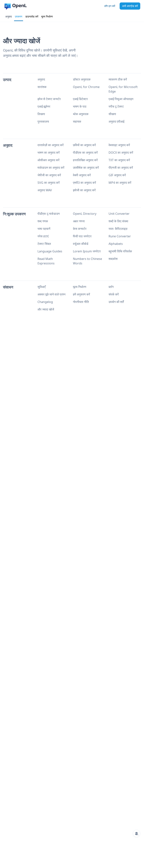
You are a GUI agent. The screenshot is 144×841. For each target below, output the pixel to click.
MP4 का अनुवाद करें (120, 183)
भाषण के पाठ (79, 106)
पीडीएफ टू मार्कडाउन (49, 214)
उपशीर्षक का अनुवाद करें (86, 167)
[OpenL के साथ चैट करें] (136, 833)
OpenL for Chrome (86, 87)
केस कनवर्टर (79, 229)
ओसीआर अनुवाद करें (48, 160)
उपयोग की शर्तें (116, 302)
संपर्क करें (114, 294)
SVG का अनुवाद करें (49, 183)
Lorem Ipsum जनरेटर (87, 251)
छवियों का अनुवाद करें (84, 145)
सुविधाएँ (42, 287)
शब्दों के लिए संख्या (118, 221)
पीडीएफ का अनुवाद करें (85, 152)
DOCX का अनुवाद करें (121, 152)
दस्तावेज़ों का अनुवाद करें (51, 145)
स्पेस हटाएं (43, 236)
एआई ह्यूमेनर (44, 106)
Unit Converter (119, 214)
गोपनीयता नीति (81, 302)
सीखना (112, 114)
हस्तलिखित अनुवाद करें (85, 160)
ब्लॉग (111, 287)
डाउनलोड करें (31, 16)
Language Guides (50, 251)
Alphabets (116, 244)
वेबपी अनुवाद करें (82, 175)
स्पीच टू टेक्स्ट (116, 106)
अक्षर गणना (79, 221)
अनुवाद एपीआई (116, 121)
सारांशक (42, 87)
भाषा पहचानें (44, 229)
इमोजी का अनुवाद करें (84, 190)
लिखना (41, 114)
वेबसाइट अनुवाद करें (119, 145)
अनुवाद (8, 16)
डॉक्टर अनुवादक (82, 79)
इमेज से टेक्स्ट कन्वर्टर (49, 99)
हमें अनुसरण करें (81, 294)
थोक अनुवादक (80, 114)
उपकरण (18, 16)
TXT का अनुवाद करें (119, 160)
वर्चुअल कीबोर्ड (80, 244)
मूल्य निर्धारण (47, 16)
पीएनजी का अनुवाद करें (121, 167)
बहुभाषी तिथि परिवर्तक (120, 251)
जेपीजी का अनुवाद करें (49, 175)
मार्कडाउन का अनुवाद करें (51, 167)
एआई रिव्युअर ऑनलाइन (121, 99)
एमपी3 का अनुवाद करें (84, 183)
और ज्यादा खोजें (46, 309)
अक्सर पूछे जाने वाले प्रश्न (51, 294)
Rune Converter (120, 236)
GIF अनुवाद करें (117, 175)
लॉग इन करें (109, 6)
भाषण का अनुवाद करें (49, 152)
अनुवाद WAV (45, 190)
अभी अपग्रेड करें (130, 6)
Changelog (45, 302)
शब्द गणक (43, 221)
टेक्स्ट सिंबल (44, 244)
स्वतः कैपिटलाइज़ (118, 229)
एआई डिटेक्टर (80, 99)
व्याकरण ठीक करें (118, 79)
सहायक (77, 121)
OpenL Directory (84, 214)
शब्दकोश (113, 259)
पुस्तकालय (43, 121)
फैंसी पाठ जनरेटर (82, 236)
